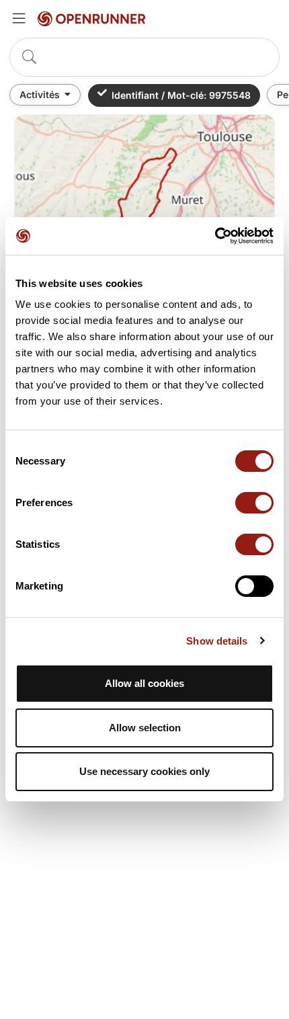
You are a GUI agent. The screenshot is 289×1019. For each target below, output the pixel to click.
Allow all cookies (144, 683)
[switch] (254, 503)
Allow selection (145, 727)
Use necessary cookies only (144, 771)
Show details (216, 641)
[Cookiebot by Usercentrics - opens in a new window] (215, 236)
